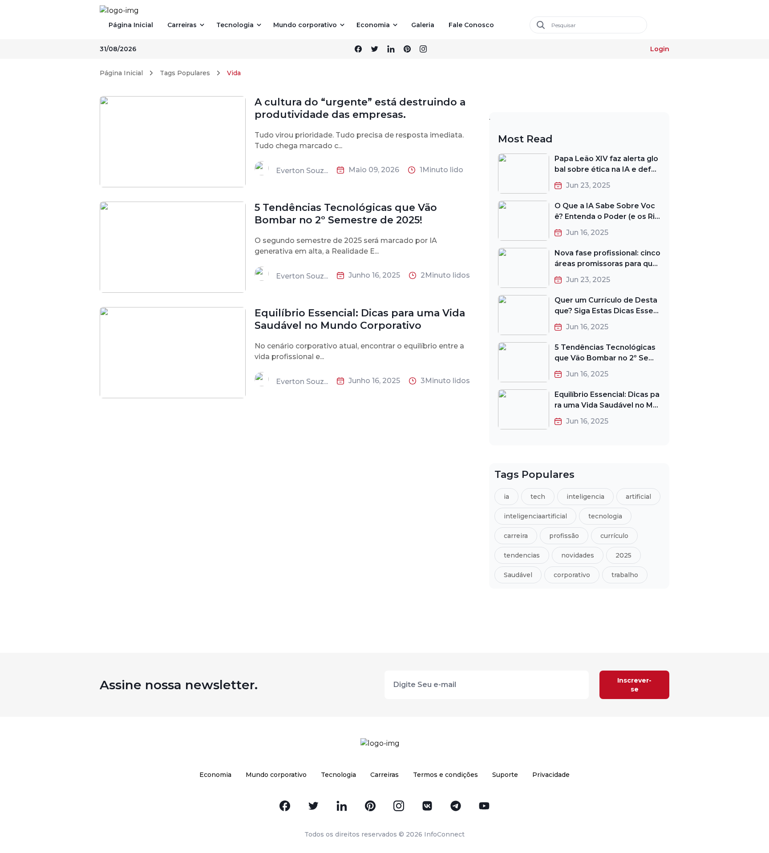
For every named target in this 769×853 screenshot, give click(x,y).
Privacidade (551, 775)
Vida (234, 73)
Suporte (505, 775)
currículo (614, 536)
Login (659, 49)
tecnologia (605, 516)
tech (537, 497)
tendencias (522, 555)
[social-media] (358, 49)
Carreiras (182, 25)
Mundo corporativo (305, 25)
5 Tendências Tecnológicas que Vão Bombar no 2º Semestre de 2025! (346, 214)
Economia (373, 25)
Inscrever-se (634, 684)
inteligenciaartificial (535, 516)
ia (506, 497)
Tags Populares (185, 73)
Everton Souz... (302, 170)
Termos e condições (445, 775)
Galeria (422, 25)
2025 (623, 555)
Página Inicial (131, 25)
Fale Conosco (471, 25)
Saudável (518, 575)
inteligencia (585, 497)
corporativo (572, 575)
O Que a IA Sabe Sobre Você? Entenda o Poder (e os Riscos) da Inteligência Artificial (606, 216)
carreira (516, 536)
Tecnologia (235, 25)
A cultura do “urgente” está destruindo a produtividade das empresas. (360, 108)
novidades (577, 555)
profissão (564, 536)
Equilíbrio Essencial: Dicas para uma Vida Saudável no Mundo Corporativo (360, 319)
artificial (638, 497)
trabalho (624, 575)
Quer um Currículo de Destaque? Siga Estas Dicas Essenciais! (606, 311)
